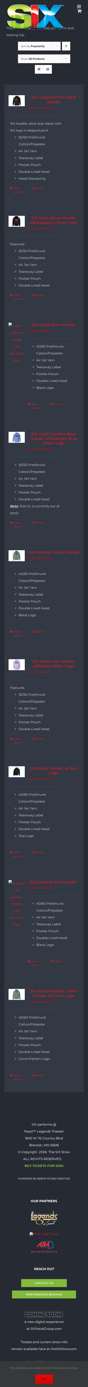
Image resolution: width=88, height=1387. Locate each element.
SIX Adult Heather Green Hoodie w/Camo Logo (53, 993)
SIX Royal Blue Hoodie (53, 324)
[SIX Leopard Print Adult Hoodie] (17, 100)
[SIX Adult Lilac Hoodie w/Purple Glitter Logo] (17, 664)
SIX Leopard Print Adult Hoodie (53, 99)
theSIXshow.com (64, 1349)
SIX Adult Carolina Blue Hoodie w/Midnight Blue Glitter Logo (53, 439)
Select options (18, 190)
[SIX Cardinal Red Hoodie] (17, 904)
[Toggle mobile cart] (79, 11)
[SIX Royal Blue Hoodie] (17, 343)
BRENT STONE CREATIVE (53, 1178)
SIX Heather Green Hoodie (53, 552)
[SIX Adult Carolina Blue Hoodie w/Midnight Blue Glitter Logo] (17, 437)
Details (40, 188)
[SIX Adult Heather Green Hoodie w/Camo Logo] (17, 994)
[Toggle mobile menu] (79, 6)
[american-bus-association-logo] (44, 1242)
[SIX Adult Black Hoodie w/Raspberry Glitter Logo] (17, 221)
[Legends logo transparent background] (44, 1209)
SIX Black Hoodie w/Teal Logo (53, 770)
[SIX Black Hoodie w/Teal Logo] (17, 771)
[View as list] (47, 69)
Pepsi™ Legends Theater (44, 1131)
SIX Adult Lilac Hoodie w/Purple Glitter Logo (53, 663)
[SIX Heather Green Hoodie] (17, 555)
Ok (44, 1379)
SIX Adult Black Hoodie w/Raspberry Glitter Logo (54, 220)
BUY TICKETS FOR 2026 (44, 1166)
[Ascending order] (66, 46)
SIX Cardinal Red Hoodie (53, 882)
